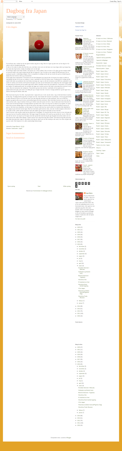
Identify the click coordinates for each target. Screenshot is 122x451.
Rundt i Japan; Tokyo (102, 137)
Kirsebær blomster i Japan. (103, 66)
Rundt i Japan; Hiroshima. (103, 85)
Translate (19, 19)
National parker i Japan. (102, 68)
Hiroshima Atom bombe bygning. (83, 285)
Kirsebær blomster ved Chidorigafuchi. (88, 95)
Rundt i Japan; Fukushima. (103, 79)
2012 (78, 311)
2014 (78, 306)
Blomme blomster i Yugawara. (83, 276)
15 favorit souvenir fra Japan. (88, 54)
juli (80, 258)
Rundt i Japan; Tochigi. (102, 134)
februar (81, 300)
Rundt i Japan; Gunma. (102, 82)
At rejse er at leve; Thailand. (104, 52)
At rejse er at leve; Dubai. (103, 44)
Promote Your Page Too (80, 30)
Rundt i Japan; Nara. (102, 120)
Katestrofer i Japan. (17, 128)
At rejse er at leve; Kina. (103, 46)
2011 (78, 313)
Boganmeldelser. (100, 55)
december (82, 246)
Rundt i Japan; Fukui (102, 76)
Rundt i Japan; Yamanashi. (103, 142)
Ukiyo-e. (98, 147)
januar (81, 303)
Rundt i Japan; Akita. (102, 71)
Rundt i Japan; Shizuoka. (103, 131)
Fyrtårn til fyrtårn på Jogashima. (88, 67)
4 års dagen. (81, 288)
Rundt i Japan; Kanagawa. (103, 98)
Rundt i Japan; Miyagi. (102, 109)
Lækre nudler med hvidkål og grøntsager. (88, 110)
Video (97, 156)
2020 (78, 232)
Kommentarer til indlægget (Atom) (42, 191)
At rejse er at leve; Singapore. (104, 49)
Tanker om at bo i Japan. (103, 145)
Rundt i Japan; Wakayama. (103, 139)
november (82, 249)
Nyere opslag (11, 186)
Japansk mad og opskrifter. (103, 57)
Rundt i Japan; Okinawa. (103, 123)
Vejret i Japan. (100, 153)
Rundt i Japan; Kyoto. (102, 104)
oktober (81, 251)
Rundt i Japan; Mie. (101, 106)
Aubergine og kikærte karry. (86, 390)
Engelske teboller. (88, 152)
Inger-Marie (89, 193)
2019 (78, 234)
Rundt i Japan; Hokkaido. (103, 87)
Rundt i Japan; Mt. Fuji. (102, 112)
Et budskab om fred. (84, 282)
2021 (78, 229)
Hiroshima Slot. (82, 279)
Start (39, 186)
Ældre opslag (67, 186)
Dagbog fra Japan (26, 11)
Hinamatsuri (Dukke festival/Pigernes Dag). (83, 292)
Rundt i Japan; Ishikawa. (103, 96)
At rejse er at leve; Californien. (104, 38)
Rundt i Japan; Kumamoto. (103, 101)
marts (80, 265)
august (81, 256)
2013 (78, 308)
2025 (78, 227)
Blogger (69, 437)
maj (80, 261)
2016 (78, 242)
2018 (78, 237)
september (82, 253)
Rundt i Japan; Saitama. (103, 128)
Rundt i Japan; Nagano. (102, 115)
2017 (78, 239)
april (80, 263)
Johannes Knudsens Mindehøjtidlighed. (88, 82)
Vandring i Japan (100, 150)
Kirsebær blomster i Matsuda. (83, 268)
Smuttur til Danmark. (89, 138)
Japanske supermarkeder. (87, 39)
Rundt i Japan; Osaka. (102, 126)
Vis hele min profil (80, 219)
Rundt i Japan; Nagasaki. (103, 117)
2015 (78, 244)
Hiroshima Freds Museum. (82, 297)
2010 (78, 316)
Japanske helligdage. (102, 60)
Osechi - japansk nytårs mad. (87, 165)
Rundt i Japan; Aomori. (102, 74)
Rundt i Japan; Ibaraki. (102, 93)
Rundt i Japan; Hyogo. (102, 90)
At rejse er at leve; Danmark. (104, 41)
